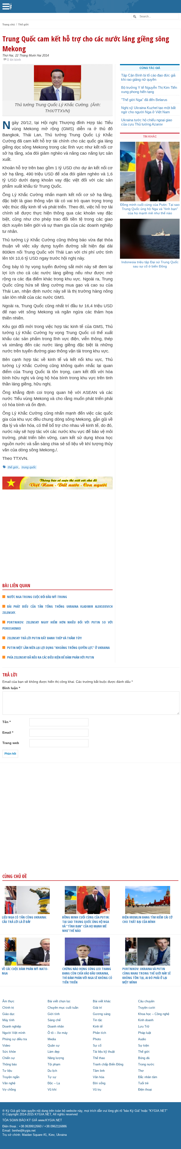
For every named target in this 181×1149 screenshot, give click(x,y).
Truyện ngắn (10, 1077)
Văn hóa (98, 1077)
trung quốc (29, 467)
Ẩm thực (8, 1001)
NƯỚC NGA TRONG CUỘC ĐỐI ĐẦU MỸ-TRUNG (37, 597)
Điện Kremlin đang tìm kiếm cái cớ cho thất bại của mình (147, 919)
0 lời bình (14, 59)
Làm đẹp (53, 1051)
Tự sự (52, 1077)
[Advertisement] (57, 546)
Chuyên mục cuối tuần (63, 1007)
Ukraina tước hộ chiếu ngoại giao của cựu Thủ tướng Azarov (146, 122)
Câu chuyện (146, 1001)
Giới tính (54, 1014)
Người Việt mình (13, 1033)
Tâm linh (99, 1070)
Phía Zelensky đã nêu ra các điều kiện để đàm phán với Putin (50, 657)
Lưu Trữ (143, 1026)
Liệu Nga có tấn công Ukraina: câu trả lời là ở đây (24, 919)
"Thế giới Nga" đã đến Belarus (144, 100)
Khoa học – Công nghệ (153, 1014)
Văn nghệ (8, 1083)
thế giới (13, 467)
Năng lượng (56, 1058)
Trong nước (146, 1064)
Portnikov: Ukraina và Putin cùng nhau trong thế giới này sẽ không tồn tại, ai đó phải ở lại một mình (146, 975)
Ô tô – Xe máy (58, 1033)
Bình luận (11, 688)
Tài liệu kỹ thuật (104, 1051)
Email (7, 732)
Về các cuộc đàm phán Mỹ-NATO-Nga (25, 971)
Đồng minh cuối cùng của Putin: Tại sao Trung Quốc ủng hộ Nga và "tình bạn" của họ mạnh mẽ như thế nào (150, 209)
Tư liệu (7, 1070)
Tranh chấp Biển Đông (108, 1064)
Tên (6, 722)
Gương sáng (101, 1014)
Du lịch (52, 1070)
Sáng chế (54, 1020)
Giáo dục (8, 1014)
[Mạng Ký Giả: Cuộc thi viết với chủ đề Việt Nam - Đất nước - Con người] (57, 483)
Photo (97, 1039)
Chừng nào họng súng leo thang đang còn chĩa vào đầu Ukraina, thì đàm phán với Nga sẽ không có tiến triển (87, 975)
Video (6, 1045)
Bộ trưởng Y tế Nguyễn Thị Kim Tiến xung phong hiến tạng (149, 89)
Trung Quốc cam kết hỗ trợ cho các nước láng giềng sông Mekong (85, 43)
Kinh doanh (145, 1020)
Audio (142, 1039)
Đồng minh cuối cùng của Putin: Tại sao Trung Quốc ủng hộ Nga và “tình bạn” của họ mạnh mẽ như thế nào (86, 924)
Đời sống (99, 1083)
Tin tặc (97, 1020)
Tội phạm (54, 1064)
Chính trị (8, 1007)
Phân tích (99, 1033)
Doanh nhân (56, 1026)
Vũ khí (52, 1089)
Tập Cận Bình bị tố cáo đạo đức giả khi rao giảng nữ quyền (148, 77)
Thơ (141, 1070)
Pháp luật (144, 1033)
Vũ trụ (97, 1089)
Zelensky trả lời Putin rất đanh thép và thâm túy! (44, 638)
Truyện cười (146, 1007)
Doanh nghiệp (11, 1026)
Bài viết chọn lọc (59, 1001)
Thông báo (9, 1064)
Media (52, 1039)
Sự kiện (143, 1045)
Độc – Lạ (54, 1083)
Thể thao (99, 1058)
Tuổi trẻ (143, 1083)
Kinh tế (98, 1026)
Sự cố (97, 1045)
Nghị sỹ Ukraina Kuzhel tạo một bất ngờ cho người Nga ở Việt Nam (148, 110)
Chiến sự (8, 1058)
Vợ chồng (9, 1089)
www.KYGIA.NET (50, 1120)
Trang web (10, 743)
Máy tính (8, 1020)
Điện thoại (145, 1089)
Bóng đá (143, 1058)
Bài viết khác (102, 1001)
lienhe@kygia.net (24, 1130)
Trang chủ (8, 24)
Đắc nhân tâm (147, 1077)
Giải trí (97, 1007)
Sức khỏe (9, 1051)
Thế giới (23, 24)
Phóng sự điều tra (14, 1039)
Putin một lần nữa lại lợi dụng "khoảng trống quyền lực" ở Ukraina (58, 647)
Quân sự (54, 1045)
